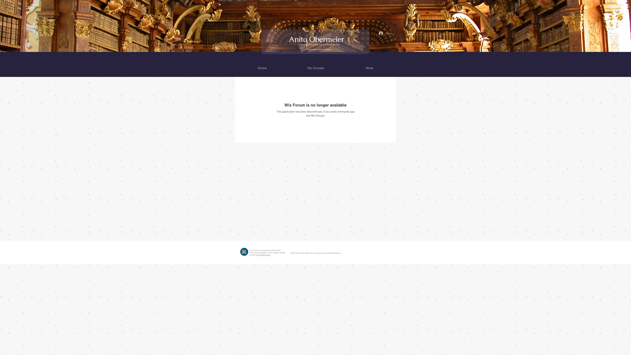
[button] (316, 68)
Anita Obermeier (317, 39)
